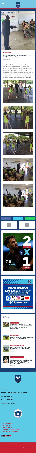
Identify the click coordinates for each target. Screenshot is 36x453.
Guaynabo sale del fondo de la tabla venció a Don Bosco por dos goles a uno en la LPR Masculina (21, 326)
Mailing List (7, 425)
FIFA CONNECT (7, 427)
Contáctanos (8, 423)
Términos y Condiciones (11, 429)
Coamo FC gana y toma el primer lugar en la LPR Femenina (21, 338)
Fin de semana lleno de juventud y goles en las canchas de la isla (21, 349)
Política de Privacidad (11, 431)
